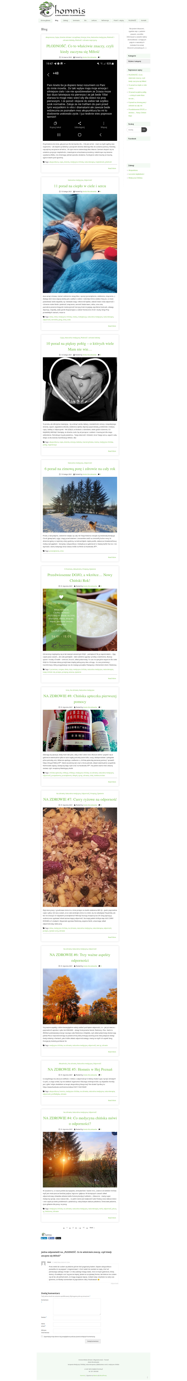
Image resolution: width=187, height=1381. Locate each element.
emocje (73, 442)
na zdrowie (94, 773)
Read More (112, 168)
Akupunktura (133, 170)
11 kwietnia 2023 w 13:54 (61, 1262)
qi (43, 1211)
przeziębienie (54, 551)
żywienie (78, 672)
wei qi (99, 1045)
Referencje (105, 20)
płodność (108, 162)
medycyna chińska (77, 162)
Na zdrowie (74, 690)
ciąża (61, 162)
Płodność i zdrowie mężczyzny (86, 40)
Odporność (88, 180)
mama (96, 442)
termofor (54, 320)
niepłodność (99, 162)
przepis (58, 672)
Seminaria (76, 20)
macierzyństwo (88, 442)
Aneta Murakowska (89, 57)
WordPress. (103, 1375)
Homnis (82, 1375)
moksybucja (82, 317)
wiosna (71, 672)
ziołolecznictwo (99, 775)
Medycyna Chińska (135, 178)
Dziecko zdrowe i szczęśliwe (70, 37)
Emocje (83, 37)
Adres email (43, 1325)
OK (143, 129)
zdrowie (86, 775)
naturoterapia (90, 162)
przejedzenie (56, 775)
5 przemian (53, 669)
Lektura (94, 20)
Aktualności (77, 569)
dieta (51, 317)
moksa (75, 317)
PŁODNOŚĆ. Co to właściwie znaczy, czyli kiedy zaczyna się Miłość (137, 78)
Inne (88, 37)
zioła (69, 320)
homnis (62, 1091)
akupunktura (54, 162)
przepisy (65, 672)
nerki (101, 1209)
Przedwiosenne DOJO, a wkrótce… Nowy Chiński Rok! (137, 112)
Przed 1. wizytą (119, 20)
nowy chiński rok (49, 672)
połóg (45, 445)
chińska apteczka (55, 773)
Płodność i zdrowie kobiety (90, 338)
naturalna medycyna (95, 317)
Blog (56, 20)
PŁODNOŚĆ (132, 20)
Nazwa (44, 1317)
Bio (85, 20)
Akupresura (50, 37)
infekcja (65, 773)
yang (60, 320)
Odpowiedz (114, 1283)
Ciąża (57, 37)
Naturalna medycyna (98, 37)
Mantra (95, 1375)
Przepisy (85, 569)
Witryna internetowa (44, 1331)
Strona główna (45, 20)
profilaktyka (55, 1094)
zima (64, 320)
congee (61, 669)
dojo (70, 669)
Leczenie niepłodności (136, 174)
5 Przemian (68, 569)
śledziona (48, 1211)
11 (84, 1228)
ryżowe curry (53, 931)
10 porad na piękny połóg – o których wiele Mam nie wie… (137, 95)
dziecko (66, 162)
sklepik (74, 775)
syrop (80, 775)
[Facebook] (147, 1377)
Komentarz (44, 1301)
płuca (114, 1209)
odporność (47, 320)
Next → (92, 1228)
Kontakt (143, 20)
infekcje (72, 773)
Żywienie (92, 569)
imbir (56, 317)
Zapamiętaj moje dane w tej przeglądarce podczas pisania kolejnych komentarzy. (69, 1337)
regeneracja (52, 445)
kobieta (79, 442)
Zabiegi (65, 20)
